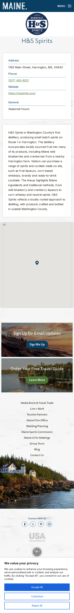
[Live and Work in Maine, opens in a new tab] (37, 552)
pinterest (41, 524)
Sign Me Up (37, 344)
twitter (33, 524)
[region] (37, 585)
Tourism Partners (37, 414)
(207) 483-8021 (18, 80)
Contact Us (37, 455)
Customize (37, 596)
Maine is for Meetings (37, 437)
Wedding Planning (37, 426)
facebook (24, 524)
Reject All (37, 605)
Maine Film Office (37, 420)
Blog (37, 449)
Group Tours (37, 443)
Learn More (37, 379)
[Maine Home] (15, 6)
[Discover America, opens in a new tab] (37, 536)
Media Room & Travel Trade (37, 403)
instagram (49, 524)
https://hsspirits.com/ (22, 93)
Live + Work (37, 408)
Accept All (37, 587)
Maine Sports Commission (37, 432)
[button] (37, 24)
